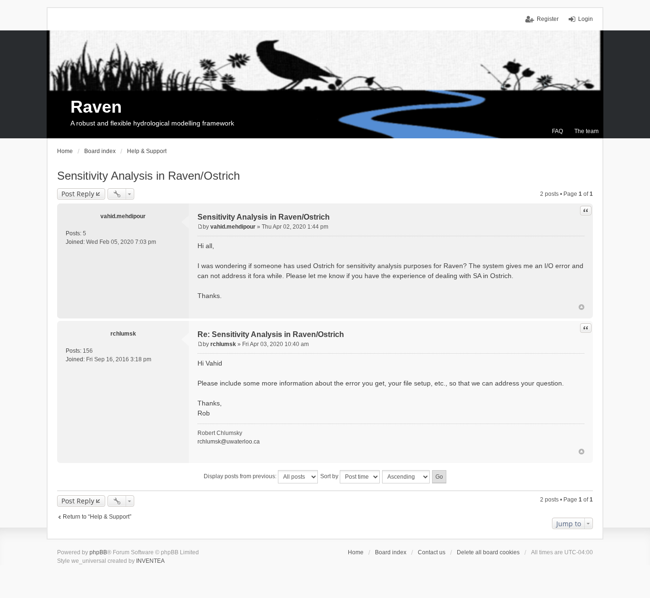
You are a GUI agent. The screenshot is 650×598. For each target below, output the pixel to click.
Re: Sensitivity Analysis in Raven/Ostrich (270, 334)
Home (356, 552)
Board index (390, 552)
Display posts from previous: (241, 476)
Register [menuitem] (548, 19)
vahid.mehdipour (123, 216)
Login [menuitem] (585, 19)
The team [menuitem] (586, 131)
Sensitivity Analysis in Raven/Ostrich (148, 175)
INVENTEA (150, 561)
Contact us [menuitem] (431, 552)
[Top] (581, 307)
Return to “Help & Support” (97, 516)
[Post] (200, 226)
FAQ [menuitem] (557, 131)
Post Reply (77, 193)
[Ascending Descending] (406, 476)
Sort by (330, 476)
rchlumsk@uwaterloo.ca (228, 441)
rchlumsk (123, 333)
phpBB (98, 552)
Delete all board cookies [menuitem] (488, 552)
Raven (96, 106)
